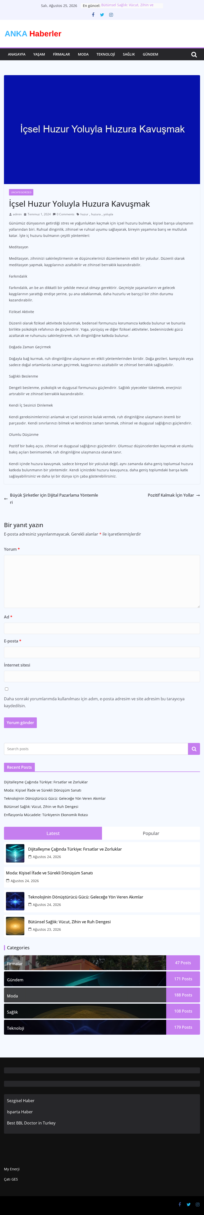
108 (183, 1011)
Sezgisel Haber (21, 1100)
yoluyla (108, 214)
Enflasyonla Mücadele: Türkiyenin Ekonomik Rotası (46, 814)
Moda (83, 54)
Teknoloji (106, 54)
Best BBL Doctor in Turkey (31, 1123)
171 (183, 979)
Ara (194, 749)
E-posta (12, 641)
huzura (96, 214)
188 (183, 995)
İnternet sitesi (17, 665)
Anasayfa (16, 54)
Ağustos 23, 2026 (47, 929)
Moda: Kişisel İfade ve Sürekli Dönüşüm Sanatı (42, 790)
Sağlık (129, 54)
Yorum (12, 549)
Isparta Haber (20, 1112)
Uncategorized (21, 192)
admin (17, 214)
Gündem (150, 54)
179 (183, 1027)
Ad (8, 617)
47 (183, 962)
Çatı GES (11, 1179)
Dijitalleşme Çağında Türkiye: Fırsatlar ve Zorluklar (46, 782)
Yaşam (39, 54)
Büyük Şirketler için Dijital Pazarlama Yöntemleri (54, 498)
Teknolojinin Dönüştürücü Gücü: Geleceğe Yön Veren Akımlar (55, 798)
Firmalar (61, 54)
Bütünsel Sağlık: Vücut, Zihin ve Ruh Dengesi (41, 806)
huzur (84, 214)
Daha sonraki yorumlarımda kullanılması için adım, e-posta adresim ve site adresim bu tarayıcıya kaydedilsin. (94, 702)
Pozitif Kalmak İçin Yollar (171, 495)
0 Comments (65, 214)
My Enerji (12, 1169)
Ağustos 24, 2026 (47, 856)
